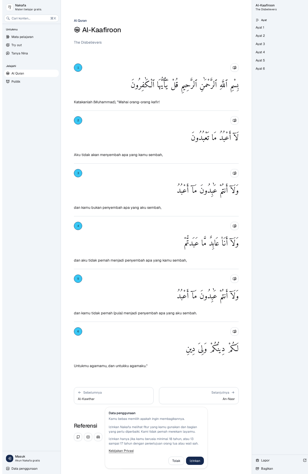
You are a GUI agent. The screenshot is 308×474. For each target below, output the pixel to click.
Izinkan (195, 461)
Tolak (176, 461)
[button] (114, 395)
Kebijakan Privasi (121, 451)
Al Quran (80, 21)
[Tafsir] (234, 68)
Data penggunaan (24, 468)
